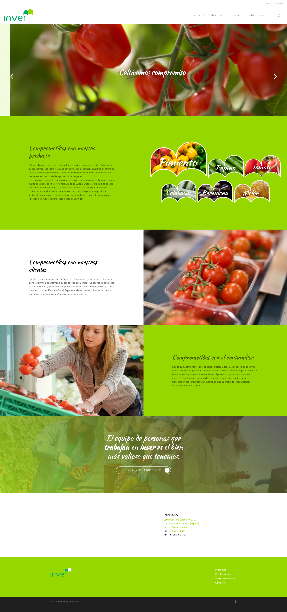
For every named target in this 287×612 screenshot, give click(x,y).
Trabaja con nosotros (243, 15)
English (279, 3)
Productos (197, 15)
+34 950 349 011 (177, 531)
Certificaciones (217, 15)
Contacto (265, 15)
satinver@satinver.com (175, 527)
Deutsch (269, 3)
